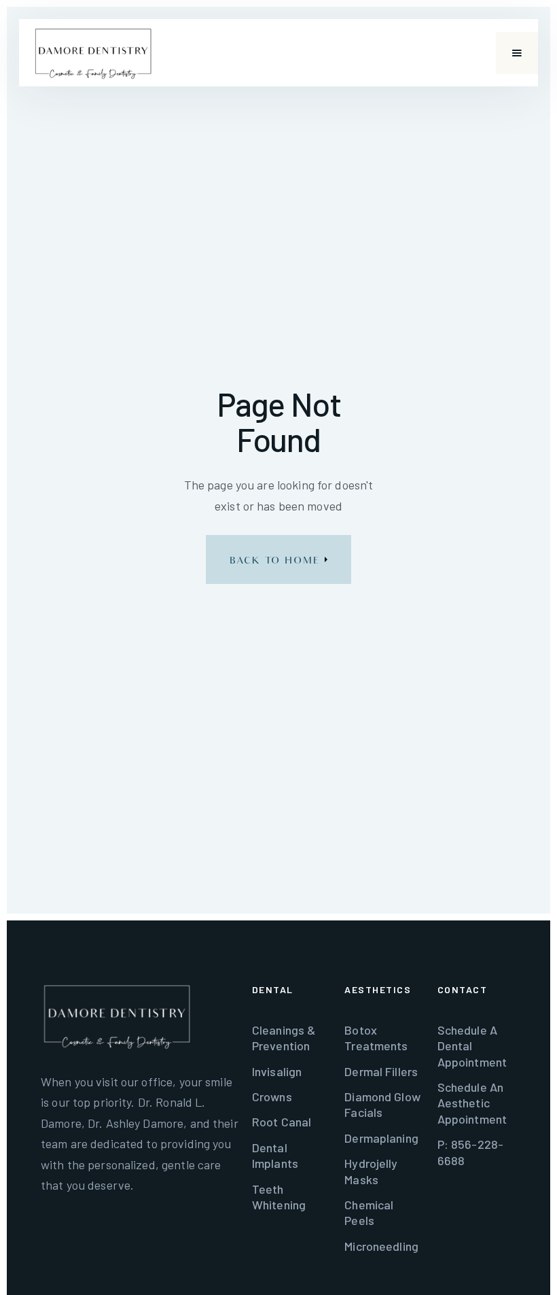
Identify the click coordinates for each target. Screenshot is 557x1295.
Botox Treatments (376, 1037)
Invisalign (277, 1071)
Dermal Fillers (381, 1071)
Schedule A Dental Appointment (472, 1045)
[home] (93, 52)
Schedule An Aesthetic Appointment (472, 1103)
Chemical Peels (368, 1212)
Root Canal (281, 1121)
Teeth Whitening (279, 1196)
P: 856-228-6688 (470, 1152)
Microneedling (381, 1246)
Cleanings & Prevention (283, 1037)
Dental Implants (275, 1155)
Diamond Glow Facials (382, 1104)
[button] (517, 53)
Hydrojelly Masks (370, 1171)
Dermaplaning (381, 1137)
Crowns (272, 1096)
